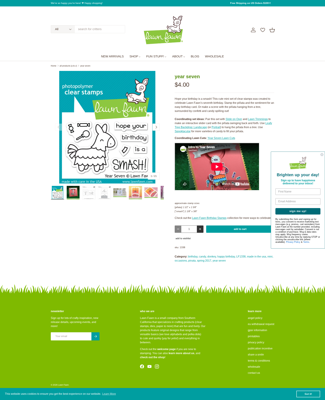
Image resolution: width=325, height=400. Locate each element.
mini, (270, 256)
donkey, (212, 256)
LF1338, (241, 256)
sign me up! (297, 211)
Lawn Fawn (63, 385)
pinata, (192, 260)
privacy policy (256, 342)
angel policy (255, 318)
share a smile (256, 354)
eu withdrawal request (261, 324)
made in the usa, (257, 256)
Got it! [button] (308, 394)
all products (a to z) (68, 66)
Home (53, 66)
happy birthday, (226, 256)
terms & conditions (259, 360)
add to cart (240, 229)
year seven (85, 66)
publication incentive (260, 348)
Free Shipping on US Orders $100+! (250, 3)
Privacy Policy (293, 242)
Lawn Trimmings (258, 119)
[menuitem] (112, 56)
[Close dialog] (322, 154)
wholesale (254, 366)
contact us (254, 372)
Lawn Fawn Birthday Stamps (209, 218)
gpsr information (257, 330)
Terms (306, 242)
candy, (203, 256)
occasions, (181, 260)
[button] (272, 30)
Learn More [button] (109, 393)
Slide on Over (234, 119)
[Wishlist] (262, 30)
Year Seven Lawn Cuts (221, 138)
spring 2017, (204, 260)
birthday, (193, 256)
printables (254, 336)
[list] (107, 127)
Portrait (216, 127)
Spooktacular (183, 131)
